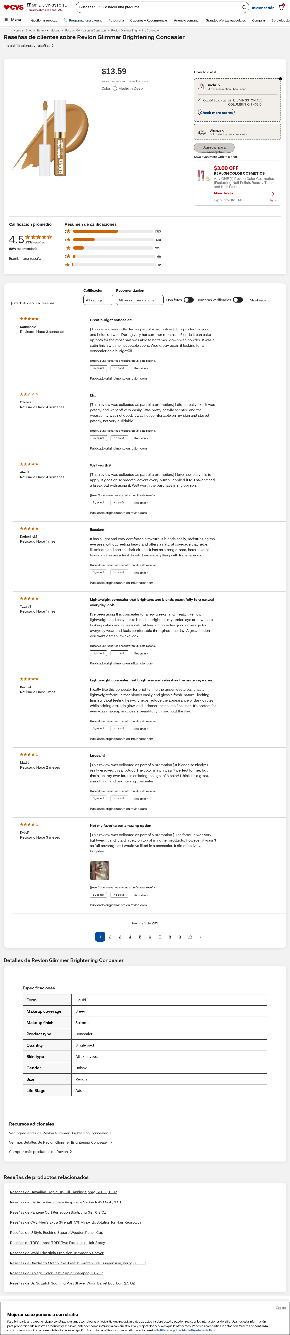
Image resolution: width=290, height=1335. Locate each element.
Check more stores (216, 112)
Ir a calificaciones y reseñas (27, 45)
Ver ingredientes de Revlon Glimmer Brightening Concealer (58, 1133)
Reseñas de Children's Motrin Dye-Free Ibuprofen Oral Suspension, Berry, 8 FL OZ (78, 1262)
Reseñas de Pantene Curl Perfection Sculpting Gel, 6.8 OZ (58, 1212)
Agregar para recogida (214, 149)
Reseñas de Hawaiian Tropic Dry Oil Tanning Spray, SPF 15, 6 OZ (63, 1191)
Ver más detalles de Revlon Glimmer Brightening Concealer (58, 1142)
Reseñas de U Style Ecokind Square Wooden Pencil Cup (56, 1232)
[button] (189, 300)
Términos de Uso (203, 1330)
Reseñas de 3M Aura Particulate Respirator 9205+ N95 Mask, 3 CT (66, 1202)
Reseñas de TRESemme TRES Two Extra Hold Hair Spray (57, 1242)
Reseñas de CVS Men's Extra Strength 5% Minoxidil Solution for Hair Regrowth (75, 1222)
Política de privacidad (172, 1330)
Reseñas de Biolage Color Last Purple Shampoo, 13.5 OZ (56, 1272)
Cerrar (281, 1307)
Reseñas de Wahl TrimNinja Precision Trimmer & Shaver (57, 1252)
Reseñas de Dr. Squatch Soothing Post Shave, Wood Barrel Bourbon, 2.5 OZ (72, 1283)
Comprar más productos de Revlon (38, 1151)
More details (223, 193)
